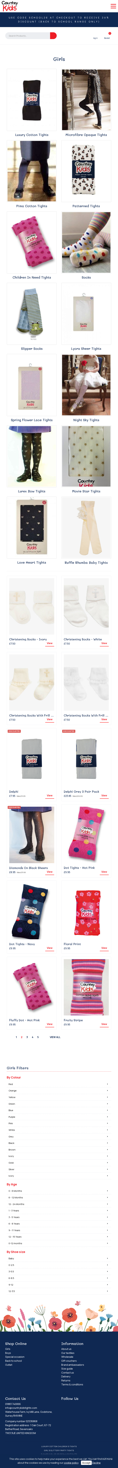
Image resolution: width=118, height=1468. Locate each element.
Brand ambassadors (72, 1364)
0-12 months (15, 1243)
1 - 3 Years (14, 1210)
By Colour (14, 1077)
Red (11, 1084)
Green (12, 1103)
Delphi (13, 791)
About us (66, 1349)
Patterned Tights (86, 206)
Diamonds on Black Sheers (28, 868)
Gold (11, 1162)
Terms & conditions (72, 1384)
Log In (95, 35)
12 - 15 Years (15, 1236)
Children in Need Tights (32, 277)
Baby (11, 1258)
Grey (11, 1136)
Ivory (11, 1156)
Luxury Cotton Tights (31, 135)
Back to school (13, 1360)
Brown (12, 1149)
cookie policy (71, 1462)
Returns (65, 1380)
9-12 (11, 1284)
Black (11, 1143)
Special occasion (14, 1356)
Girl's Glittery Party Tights (59, 1450)
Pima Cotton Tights (31, 206)
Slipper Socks (32, 348)
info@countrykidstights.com (21, 1408)
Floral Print (72, 944)
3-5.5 (11, 1271)
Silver (11, 1169)
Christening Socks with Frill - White (90, 715)
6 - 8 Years (14, 1223)
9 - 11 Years (14, 1230)
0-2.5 (11, 1265)
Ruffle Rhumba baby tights (86, 562)
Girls (7, 1349)
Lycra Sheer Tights (86, 348)
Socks (86, 277)
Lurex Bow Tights (31, 491)
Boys (8, 1353)
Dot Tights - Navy (22, 944)
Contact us (67, 1372)
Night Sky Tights (86, 420)
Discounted (14, 731)
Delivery (65, 1376)
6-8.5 (11, 1278)
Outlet (8, 1364)
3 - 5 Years (14, 1217)
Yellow (12, 1097)
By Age (12, 1184)
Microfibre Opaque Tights (86, 135)
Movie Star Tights (86, 491)
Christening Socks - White (83, 639)
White (12, 1130)
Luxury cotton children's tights (59, 1446)
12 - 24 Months (16, 1204)
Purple (12, 1116)
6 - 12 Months (16, 1197)
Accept (86, 1462)
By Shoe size (16, 1252)
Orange (13, 1090)
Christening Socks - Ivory (28, 639)
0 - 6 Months (15, 1190)
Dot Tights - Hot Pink (79, 868)
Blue (11, 1110)
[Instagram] (89, 1404)
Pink (11, 1123)
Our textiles (67, 1353)
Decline (96, 1462)
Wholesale (67, 1356)
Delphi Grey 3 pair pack (81, 791)
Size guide (67, 1368)
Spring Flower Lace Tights (32, 420)
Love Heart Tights (31, 562)
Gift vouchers (69, 1360)
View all (55, 1037)
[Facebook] (84, 1404)
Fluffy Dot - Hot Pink (24, 1020)
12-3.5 (12, 1291)
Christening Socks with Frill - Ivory (35, 715)
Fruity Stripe (73, 1020)
